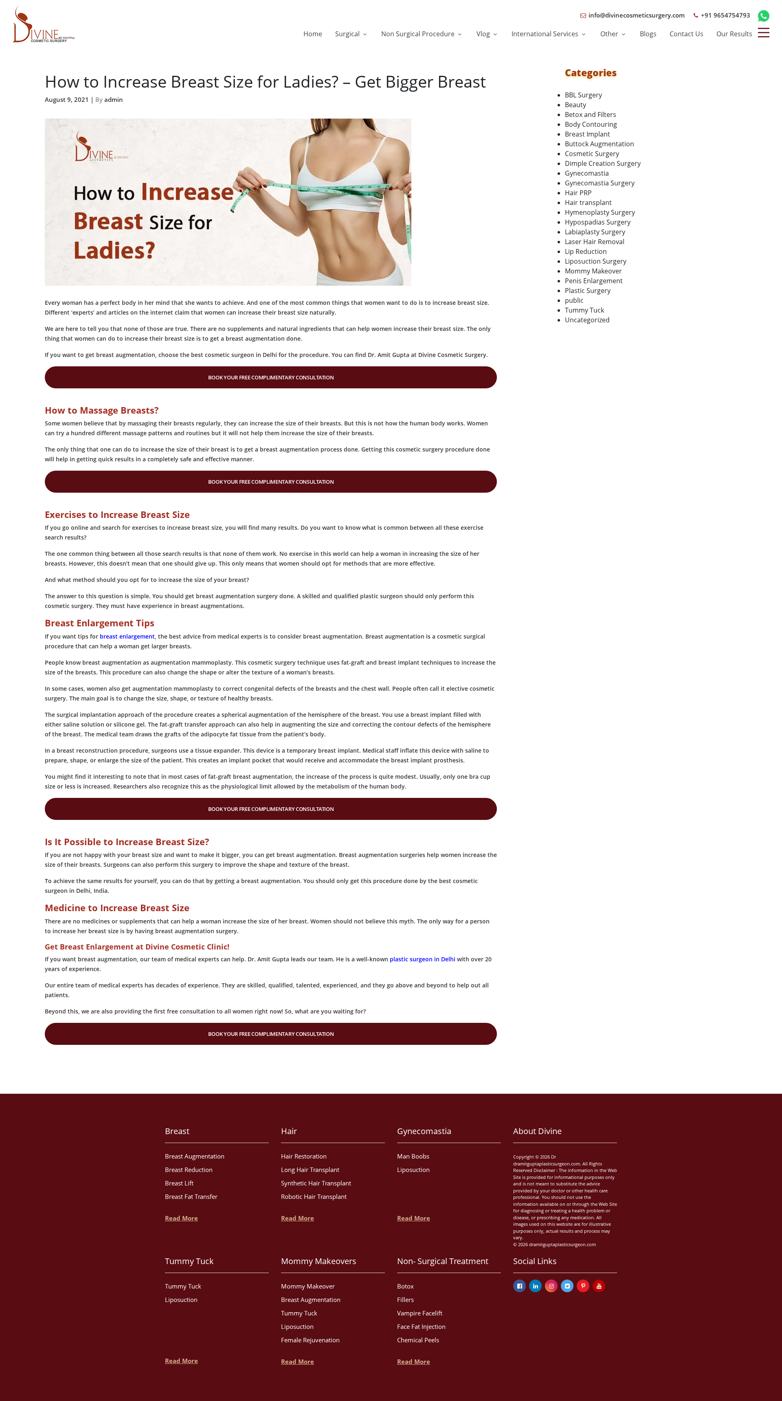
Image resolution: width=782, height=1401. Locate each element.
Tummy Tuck (584, 310)
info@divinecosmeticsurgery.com (636, 15)
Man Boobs (413, 1156)
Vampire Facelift (419, 1313)
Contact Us (686, 33)
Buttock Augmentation (599, 143)
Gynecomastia (587, 173)
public (574, 300)
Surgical (348, 33)
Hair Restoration (304, 1156)
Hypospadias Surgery (597, 222)
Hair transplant (588, 202)
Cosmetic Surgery (592, 153)
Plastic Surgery (588, 290)
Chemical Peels (418, 1340)
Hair (289, 1131)
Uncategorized (587, 319)
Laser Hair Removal (594, 241)
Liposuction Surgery (595, 261)
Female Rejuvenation (310, 1340)
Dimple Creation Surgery (603, 163)
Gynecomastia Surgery (600, 182)
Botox (405, 1286)
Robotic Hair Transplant (314, 1196)
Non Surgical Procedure (418, 33)
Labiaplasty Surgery (595, 231)
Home (312, 33)
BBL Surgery (583, 94)
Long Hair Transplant (310, 1169)
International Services (546, 33)
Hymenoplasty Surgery (600, 212)
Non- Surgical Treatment (442, 1261)
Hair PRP (578, 192)
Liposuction (413, 1169)
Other (610, 33)
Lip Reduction (586, 251)
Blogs (648, 33)
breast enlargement (127, 636)
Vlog (484, 33)
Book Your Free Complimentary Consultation (271, 377)
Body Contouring (591, 124)
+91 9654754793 (724, 15)
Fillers (405, 1299)
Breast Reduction (189, 1169)
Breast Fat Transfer (191, 1196)
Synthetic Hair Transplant (316, 1183)
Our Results (734, 33)
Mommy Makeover (593, 271)
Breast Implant (587, 134)
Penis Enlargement (594, 280)
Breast (177, 1131)
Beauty (575, 104)
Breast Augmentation (194, 1156)
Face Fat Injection (421, 1326)
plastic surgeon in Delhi (422, 959)
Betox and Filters (590, 114)
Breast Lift (179, 1183)
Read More (181, 1218)
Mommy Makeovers (318, 1261)
